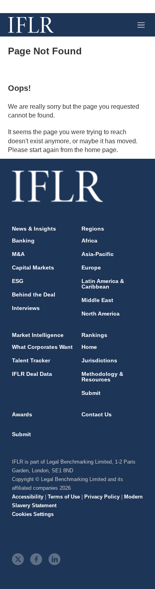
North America (100, 313)
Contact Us (96, 414)
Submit (91, 393)
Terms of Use (64, 497)
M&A (18, 254)
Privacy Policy (102, 497)
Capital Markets (33, 267)
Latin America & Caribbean (102, 283)
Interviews (26, 308)
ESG (17, 281)
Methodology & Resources (102, 376)
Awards (22, 414)
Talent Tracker (31, 360)
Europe (91, 267)
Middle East (97, 300)
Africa (89, 240)
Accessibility (27, 497)
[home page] (31, 25)
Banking (23, 240)
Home (89, 347)
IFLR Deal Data (32, 374)
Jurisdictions (99, 360)
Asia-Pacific (97, 254)
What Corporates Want (42, 347)
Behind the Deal (33, 294)
